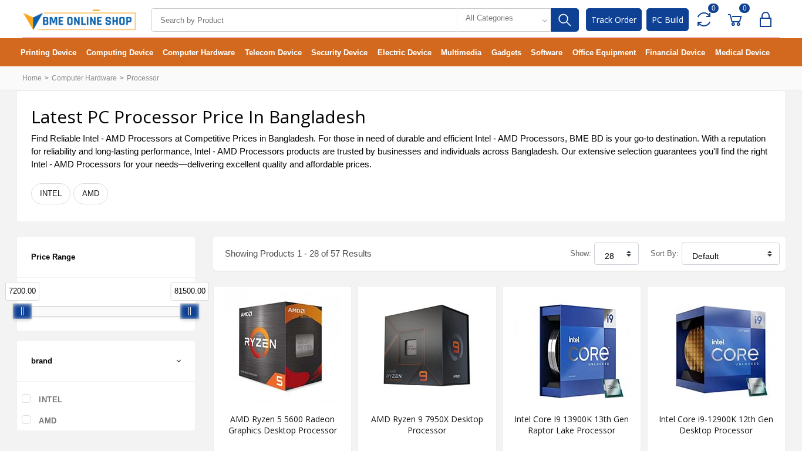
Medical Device (742, 52)
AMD (90, 193)
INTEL (51, 193)
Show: (580, 253)
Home (32, 78)
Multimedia (461, 52)
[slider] (22, 311)
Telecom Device (273, 52)
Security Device (339, 52)
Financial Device (675, 52)
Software (546, 52)
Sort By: (665, 253)
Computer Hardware (199, 52)
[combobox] (504, 20)
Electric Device (405, 52)
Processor (143, 78)
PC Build (667, 19)
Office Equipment (604, 52)
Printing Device (48, 52)
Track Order (613, 19)
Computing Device (119, 52)
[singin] (768, 19)
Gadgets (506, 52)
